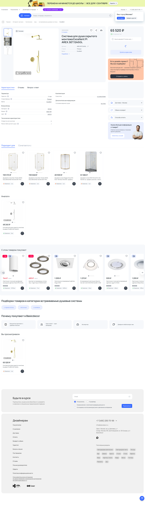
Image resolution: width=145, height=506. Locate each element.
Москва (123, 9)
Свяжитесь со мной (117, 135)
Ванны (123, 457)
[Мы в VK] (104, 438)
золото (50, 114)
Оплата (15, 437)
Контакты (16, 457)
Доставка (16, 433)
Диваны (104, 453)
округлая (49, 111)
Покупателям (17, 425)
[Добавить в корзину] (22, 183)
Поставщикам (17, 453)
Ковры (117, 457)
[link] (65, 30)
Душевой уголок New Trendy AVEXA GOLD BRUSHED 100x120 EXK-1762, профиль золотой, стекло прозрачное (13, 178)
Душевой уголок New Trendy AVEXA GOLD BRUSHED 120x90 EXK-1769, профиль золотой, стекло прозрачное (39, 178)
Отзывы (21, 87)
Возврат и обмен (18, 441)
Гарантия (16, 445)
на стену (103, 103)
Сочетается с (24, 145)
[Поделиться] (96, 30)
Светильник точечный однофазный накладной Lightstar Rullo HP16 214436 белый (13, 282)
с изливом (36, 307)
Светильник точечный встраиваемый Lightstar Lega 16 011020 (116, 282)
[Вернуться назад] (3, 22)
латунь (50, 109)
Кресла (112, 453)
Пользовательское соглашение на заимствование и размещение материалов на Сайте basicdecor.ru (27, 478)
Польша (49, 99)
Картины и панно (107, 457)
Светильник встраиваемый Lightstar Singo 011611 (65, 282)
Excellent (79, 51)
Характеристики (8, 87)
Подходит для (8, 145)
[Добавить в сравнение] (101, 30)
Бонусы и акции (17, 449)
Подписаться (127, 406)
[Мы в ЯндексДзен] (108, 438)
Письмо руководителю (20, 465)
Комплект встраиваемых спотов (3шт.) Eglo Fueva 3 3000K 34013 (38, 282)
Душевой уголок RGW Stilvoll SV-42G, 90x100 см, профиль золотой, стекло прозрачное (90, 178)
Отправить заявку (122, 76)
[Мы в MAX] (97, 438)
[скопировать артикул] (88, 46)
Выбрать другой (131, 18)
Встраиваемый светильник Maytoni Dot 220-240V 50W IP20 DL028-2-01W (90, 282)
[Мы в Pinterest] (101, 438)
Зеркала (132, 453)
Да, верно (121, 18)
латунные (23, 307)
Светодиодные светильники (105, 449)
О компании (4, 9)
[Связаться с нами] (142, 498)
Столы (125, 453)
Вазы (98, 457)
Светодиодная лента (122, 449)
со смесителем (101, 96)
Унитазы (130, 457)
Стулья (119, 453)
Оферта (15, 469)
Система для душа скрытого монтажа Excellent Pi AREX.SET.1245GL (13, 366)
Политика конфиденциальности (23, 473)
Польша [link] (79, 49)
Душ (107, 461)
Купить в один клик (126, 52)
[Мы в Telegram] (111, 438)
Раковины (100, 461)
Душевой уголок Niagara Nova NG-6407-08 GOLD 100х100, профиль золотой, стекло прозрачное (64, 178)
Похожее (20, 31)
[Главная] (10, 15)
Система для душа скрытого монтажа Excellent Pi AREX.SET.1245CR (13, 228)
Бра (98, 453)
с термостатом (9, 307)
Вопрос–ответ (33, 87)
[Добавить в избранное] (91, 30)
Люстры (133, 449)
